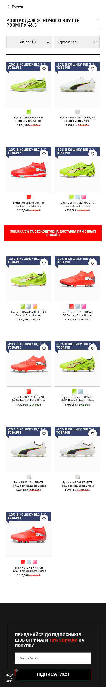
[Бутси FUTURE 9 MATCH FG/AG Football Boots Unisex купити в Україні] (28, 534)
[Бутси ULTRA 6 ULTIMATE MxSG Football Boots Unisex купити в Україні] (77, 363)
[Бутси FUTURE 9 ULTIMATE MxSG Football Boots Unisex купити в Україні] (28, 363)
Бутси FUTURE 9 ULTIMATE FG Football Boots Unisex (77, 313)
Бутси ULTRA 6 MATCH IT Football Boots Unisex (28, 119)
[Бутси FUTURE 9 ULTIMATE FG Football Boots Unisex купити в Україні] (77, 278)
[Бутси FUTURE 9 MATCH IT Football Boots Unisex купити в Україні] (28, 169)
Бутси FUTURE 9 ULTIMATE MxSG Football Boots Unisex (28, 398)
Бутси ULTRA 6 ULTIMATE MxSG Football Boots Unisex (77, 398)
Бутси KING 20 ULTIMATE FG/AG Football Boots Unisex (28, 484)
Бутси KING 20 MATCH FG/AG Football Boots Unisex (77, 119)
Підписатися (53, 674)
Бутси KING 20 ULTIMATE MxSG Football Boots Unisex (77, 484)
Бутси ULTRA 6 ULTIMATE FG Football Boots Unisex (77, 204)
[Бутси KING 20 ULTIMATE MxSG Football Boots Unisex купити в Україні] (77, 449)
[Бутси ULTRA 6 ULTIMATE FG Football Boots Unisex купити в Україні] (77, 169)
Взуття (17, 7)
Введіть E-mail (28, 658)
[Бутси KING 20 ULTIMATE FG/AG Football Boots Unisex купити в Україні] (28, 449)
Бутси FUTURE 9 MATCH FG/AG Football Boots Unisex (28, 569)
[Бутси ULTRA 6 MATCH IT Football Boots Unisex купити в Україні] (28, 84)
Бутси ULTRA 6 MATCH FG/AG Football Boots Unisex (28, 313)
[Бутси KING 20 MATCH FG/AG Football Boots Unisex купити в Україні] (77, 84)
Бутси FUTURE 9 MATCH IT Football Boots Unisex (28, 204)
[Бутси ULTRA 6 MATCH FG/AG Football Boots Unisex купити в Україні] (28, 278)
